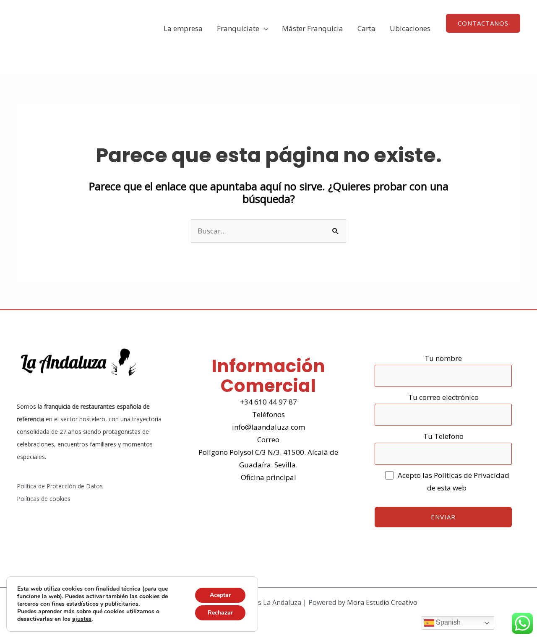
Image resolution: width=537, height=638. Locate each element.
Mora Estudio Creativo (382, 602)
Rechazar (220, 613)
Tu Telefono (443, 436)
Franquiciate (238, 28)
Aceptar (220, 595)
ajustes (81, 619)
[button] (483, 23)
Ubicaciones (410, 28)
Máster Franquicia (312, 28)
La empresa (183, 28)
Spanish (447, 622)
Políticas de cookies (43, 499)
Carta (366, 28)
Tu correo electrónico (443, 397)
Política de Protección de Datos (60, 486)
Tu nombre (443, 358)
